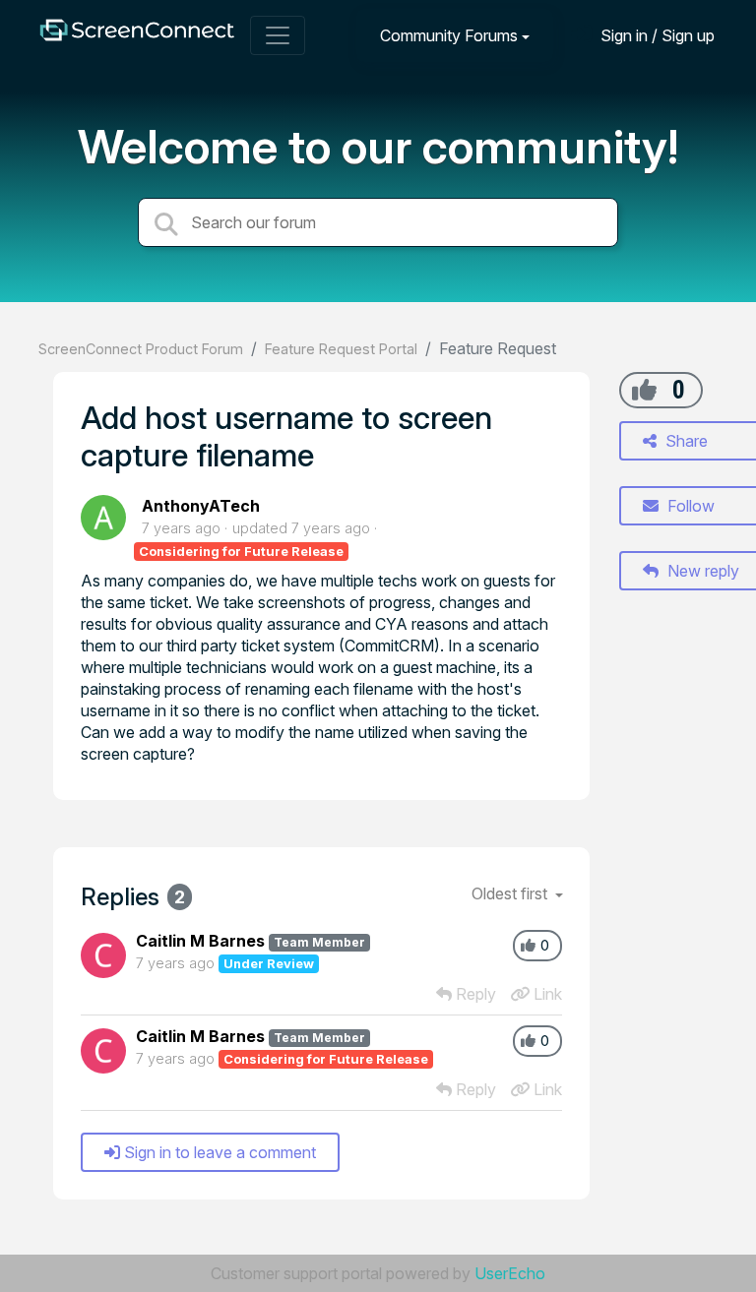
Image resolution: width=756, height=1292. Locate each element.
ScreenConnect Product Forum (140, 348)
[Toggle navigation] (277, 35)
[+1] (644, 389)
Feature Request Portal (341, 348)
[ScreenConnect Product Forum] (136, 35)
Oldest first (511, 893)
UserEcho (509, 1273)
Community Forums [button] (449, 35)
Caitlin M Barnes (200, 941)
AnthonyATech (201, 506)
